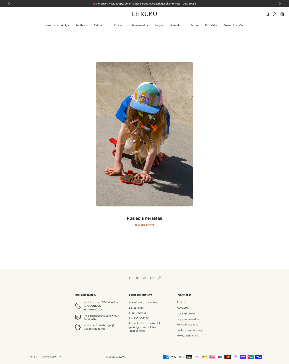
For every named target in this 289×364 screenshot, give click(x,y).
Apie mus (182, 302)
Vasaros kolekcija (57, 25)
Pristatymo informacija (190, 330)
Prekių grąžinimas (187, 335)
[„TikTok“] (144, 278)
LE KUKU (120, 356)
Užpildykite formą (95, 329)
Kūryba (118, 25)
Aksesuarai (138, 25)
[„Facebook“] (129, 278)
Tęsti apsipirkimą (144, 224)
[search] (267, 14)
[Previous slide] (9, 4)
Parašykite (90, 319)
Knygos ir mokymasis (168, 25)
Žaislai (99, 25)
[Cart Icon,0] (282, 14)
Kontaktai (182, 308)
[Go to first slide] (280, 4)
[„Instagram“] (137, 278)
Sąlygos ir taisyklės (188, 319)
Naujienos (82, 25)
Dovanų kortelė (233, 25)
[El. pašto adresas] (152, 278)
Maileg (195, 25)
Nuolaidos (211, 25)
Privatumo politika (187, 324)
